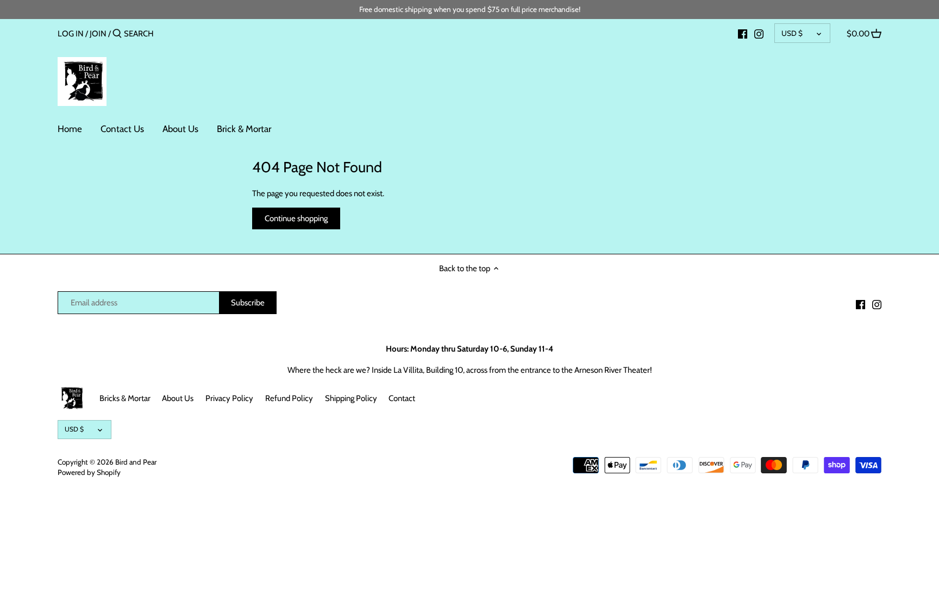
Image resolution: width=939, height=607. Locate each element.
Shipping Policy (351, 398)
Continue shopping (296, 218)
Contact (402, 398)
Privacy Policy (229, 398)
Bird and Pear (135, 462)
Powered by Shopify (89, 472)
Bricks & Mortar (125, 398)
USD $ (792, 33)
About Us (177, 398)
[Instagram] (758, 33)
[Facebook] (742, 33)
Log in (71, 34)
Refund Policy (289, 398)
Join (98, 34)
